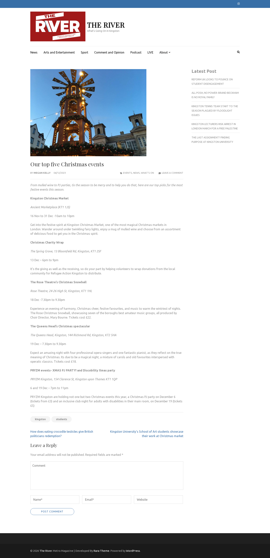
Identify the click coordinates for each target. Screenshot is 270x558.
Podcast (135, 52)
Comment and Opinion (109, 52)
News (33, 52)
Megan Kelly (42, 172)
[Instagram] (238, 3)
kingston (40, 419)
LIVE (150, 52)
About (163, 52)
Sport (84, 52)
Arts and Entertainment (59, 52)
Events (127, 172)
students (61, 419)
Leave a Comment (172, 172)
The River (106, 24)
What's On (147, 172)
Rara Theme (101, 550)
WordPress (133, 550)
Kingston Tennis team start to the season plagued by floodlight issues (215, 111)
